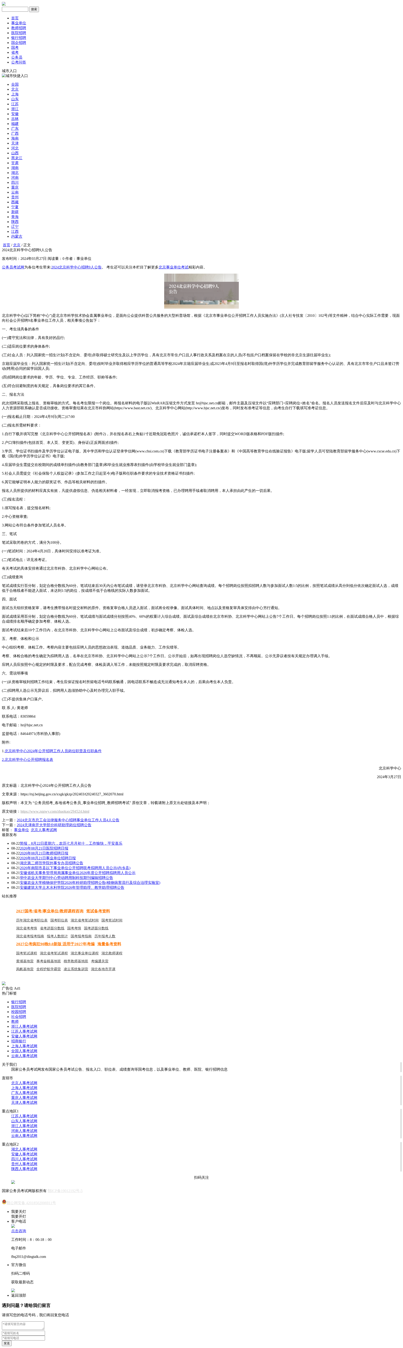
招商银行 (18, 1041)
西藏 (15, 202)
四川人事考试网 (24, 1159)
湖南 (15, 168)
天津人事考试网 (24, 1103)
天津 (15, 143)
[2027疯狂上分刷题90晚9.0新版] (4, 984)
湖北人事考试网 (24, 1149)
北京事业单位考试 (173, 267)
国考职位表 (59, 920)
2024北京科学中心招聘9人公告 (76, 267)
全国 (15, 84)
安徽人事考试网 (24, 1036)
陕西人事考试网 (24, 1169)
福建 (15, 124)
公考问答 (18, 62)
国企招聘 (18, 43)
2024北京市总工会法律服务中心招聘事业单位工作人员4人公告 (68, 820)
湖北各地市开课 (103, 969)
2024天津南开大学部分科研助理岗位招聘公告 (54, 825)
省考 (15, 52)
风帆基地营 (25, 969)
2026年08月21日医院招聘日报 (44, 848)
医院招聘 (18, 33)
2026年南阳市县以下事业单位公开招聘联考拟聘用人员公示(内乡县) (75, 868)
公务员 (16, 57)
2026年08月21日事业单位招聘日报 (48, 858)
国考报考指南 (81, 936)
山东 (15, 99)
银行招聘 (18, 38)
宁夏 (15, 207)
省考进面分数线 (52, 928)
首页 (15, 18)
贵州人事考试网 (24, 1164)
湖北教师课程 (111, 953)
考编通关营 (99, 961)
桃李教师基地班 (76, 961)
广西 (15, 133)
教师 (15, 1021)
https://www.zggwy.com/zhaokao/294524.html (55, 811)
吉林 (15, 119)
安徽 (15, 114)
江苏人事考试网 (24, 1031)
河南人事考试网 (24, 1131)
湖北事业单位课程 (85, 953)
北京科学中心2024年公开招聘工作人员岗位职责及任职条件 (53, 751)
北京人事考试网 (44, 830)
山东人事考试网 (24, 1121)
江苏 (15, 104)
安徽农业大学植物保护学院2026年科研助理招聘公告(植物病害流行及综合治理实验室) (90, 883)
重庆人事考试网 (24, 1098)
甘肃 (15, 163)
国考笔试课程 (26, 953)
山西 (15, 153)
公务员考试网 (13, 267)
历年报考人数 (104, 936)
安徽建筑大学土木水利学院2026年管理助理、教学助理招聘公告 (72, 887)
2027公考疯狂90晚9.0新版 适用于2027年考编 (55, 944)
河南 (15, 178)
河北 (15, 148)
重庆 (15, 187)
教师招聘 (18, 28)
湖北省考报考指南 (30, 936)
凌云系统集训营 (76, 969)
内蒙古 (16, 236)
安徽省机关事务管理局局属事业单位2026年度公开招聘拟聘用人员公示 (77, 873)
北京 (15, 89)
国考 (15, 47)
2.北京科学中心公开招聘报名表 (27, 760)
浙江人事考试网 (24, 1026)
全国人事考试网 (24, 1051)
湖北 (15, 173)
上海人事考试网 (24, 1046)
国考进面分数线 (96, 928)
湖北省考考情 (26, 928)
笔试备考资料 (98, 911)
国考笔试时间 (111, 920)
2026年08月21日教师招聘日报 (44, 853)
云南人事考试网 (24, 1056)
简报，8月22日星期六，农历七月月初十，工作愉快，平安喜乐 (71, 843)
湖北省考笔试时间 (85, 920)
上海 (15, 94)
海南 (15, 138)
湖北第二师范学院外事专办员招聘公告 (51, 863)
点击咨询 (18, 1231)
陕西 (15, 222)
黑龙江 (16, 158)
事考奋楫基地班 (48, 961)
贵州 (15, 197)
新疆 (15, 212)
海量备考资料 (109, 944)
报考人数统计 (57, 936)
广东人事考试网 (24, 1093)
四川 (15, 182)
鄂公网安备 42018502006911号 (31, 1203)
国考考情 (74, 928)
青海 (15, 217)
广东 (15, 129)
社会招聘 (18, 1017)
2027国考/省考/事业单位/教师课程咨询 (49, 911)
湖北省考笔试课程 (54, 953)
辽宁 (15, 227)
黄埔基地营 (25, 961)
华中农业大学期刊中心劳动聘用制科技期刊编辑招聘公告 (66, 878)
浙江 (15, 109)
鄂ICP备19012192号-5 (65, 1191)
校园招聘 (18, 1012)
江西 (15, 231)
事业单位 (18, 23)
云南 (15, 192)
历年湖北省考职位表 (32, 920)
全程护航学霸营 (48, 969)
